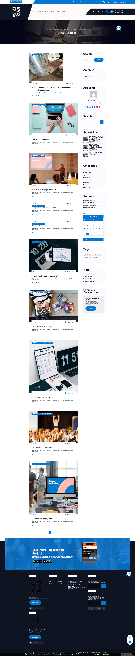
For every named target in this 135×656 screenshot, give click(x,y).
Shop (57, 12)
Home (34, 12)
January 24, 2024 (88, 200)
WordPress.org (89, 281)
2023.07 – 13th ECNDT (95, 153)
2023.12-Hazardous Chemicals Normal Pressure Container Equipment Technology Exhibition (95, 147)
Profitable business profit (42, 139)
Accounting (86, 172)
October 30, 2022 (88, 207)
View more (78, 655)
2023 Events (37, 55)
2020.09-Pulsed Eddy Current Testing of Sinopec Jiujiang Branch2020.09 (70, 29)
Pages (46, 12)
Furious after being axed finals (44, 189)
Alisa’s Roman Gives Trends (42, 326)
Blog (52, 12)
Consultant (37, 292)
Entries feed (89, 276)
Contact (64, 12)
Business (36, 105)
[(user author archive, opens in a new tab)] (93, 95)
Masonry (49, 292)
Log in (87, 273)
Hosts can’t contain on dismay (44, 226)
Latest (97, 258)
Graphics (88, 258)
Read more (34, 96)
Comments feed (90, 278)
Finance (42, 105)
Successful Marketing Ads (42, 518)
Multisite (88, 261)
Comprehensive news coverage (44, 207)
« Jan (85, 239)
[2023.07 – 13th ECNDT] (85, 155)
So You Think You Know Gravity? (45, 276)
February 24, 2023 (88, 205)
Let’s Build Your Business (42, 447)
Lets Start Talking (37, 608)
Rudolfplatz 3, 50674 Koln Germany (115, 2)
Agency (88, 254)
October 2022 (88, 79)
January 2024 (88, 74)
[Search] (101, 122)
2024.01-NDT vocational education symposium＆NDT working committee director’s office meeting (96, 138)
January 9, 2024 (87, 202)
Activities (60, 583)
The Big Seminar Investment (43, 397)
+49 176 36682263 (120, 12)
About (40, 12)
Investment (43, 343)
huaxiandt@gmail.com (111, 1)
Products (51, 583)
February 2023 (89, 76)
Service (60, 581)
